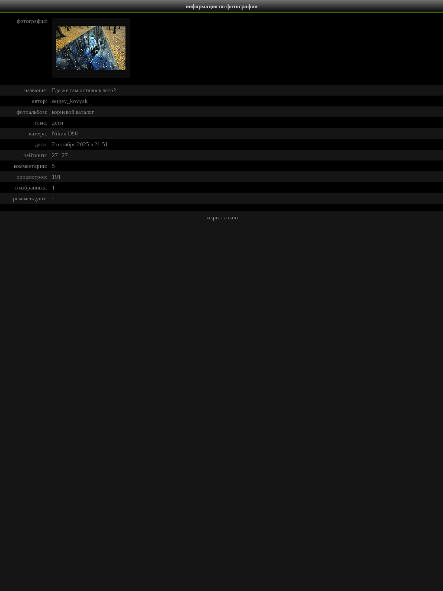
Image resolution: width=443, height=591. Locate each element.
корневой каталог (73, 112)
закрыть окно (221, 217)
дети (57, 122)
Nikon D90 (65, 133)
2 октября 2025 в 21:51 (80, 144)
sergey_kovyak (70, 101)
